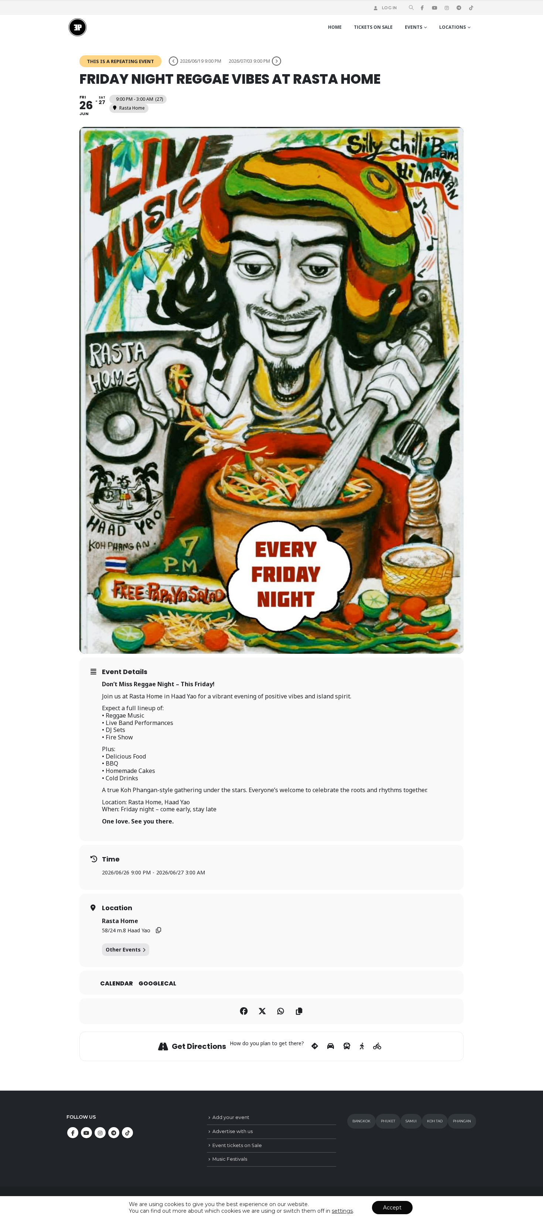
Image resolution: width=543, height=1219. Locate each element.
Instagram (100, 1132)
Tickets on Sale (373, 27)
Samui (411, 1121)
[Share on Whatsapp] (281, 1011)
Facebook (72, 1132)
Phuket (388, 1121)
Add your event (230, 1117)
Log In (389, 7)
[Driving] (331, 1046)
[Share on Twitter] (262, 1011)
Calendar (116, 983)
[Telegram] (459, 8)
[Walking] (362, 1046)
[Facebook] (422, 8)
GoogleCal (157, 983)
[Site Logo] (77, 27)
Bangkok (361, 1121)
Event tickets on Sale (237, 1145)
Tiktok (127, 1132)
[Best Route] (315, 1046)
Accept (392, 1207)
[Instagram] (446, 8)
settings (342, 1211)
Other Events (123, 949)
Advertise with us (232, 1131)
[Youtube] (434, 8)
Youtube (86, 1132)
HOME (335, 27)
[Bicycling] (377, 1046)
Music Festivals (229, 1159)
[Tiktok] (471, 8)
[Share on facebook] (244, 1011)
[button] (411, 8)
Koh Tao (435, 1121)
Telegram (113, 1132)
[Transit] (346, 1046)
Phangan (462, 1121)
